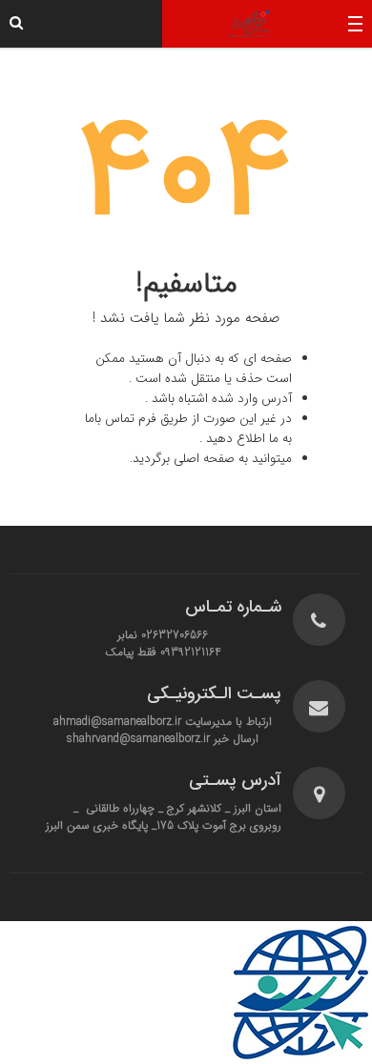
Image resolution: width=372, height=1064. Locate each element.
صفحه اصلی (204, 459)
